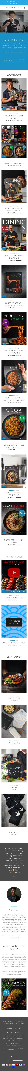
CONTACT (10, 1021)
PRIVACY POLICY (19, 1023)
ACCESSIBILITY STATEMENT (14, 1028)
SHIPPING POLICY (20, 1021)
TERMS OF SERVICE (14, 1025)
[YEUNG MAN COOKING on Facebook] (11, 1056)
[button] (12, 113)
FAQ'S (4, 1021)
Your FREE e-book (14, 1032)
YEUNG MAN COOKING (18, 1060)
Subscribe (21, 59)
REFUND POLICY (8, 1023)
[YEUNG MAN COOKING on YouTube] (16, 1056)
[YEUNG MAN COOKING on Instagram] (14, 1056)
